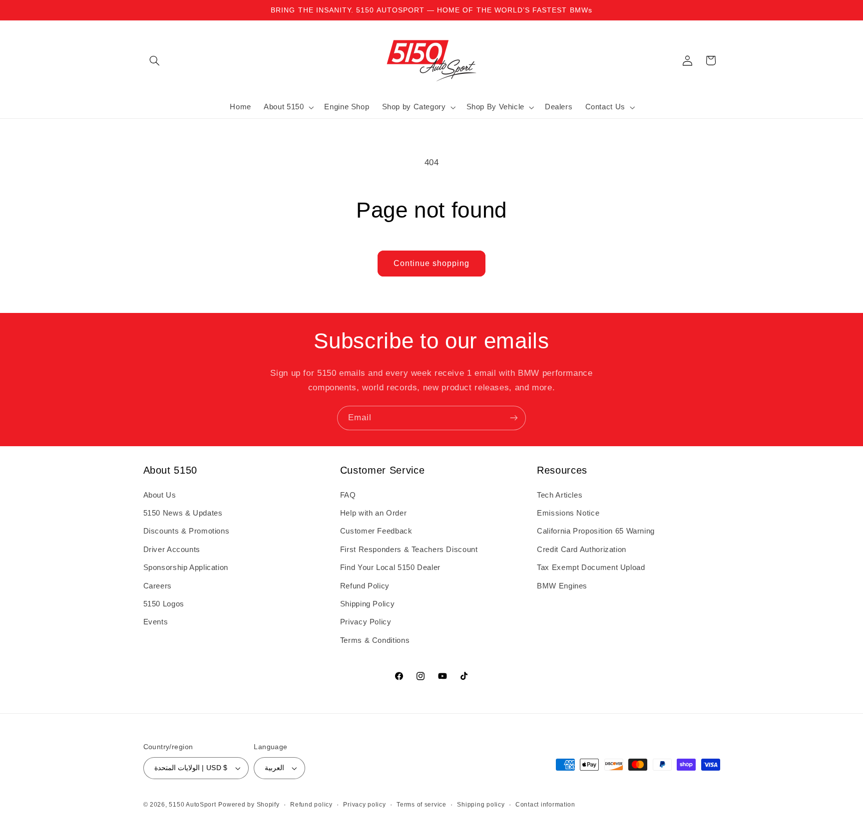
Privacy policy (364, 805)
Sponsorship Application (186, 567)
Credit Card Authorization (581, 550)
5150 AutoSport (192, 805)
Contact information (545, 805)
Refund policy (311, 805)
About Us (159, 495)
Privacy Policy (366, 622)
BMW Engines (562, 586)
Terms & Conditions (375, 640)
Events (155, 622)
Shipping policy (480, 805)
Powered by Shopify (248, 805)
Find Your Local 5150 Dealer (390, 567)
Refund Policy (365, 586)
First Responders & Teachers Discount (409, 550)
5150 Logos (163, 604)
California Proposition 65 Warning (596, 531)
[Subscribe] (513, 418)
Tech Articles (559, 495)
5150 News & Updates (183, 513)
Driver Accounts (171, 550)
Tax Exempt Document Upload (591, 567)
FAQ (348, 495)
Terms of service (421, 805)
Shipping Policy (367, 604)
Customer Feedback (376, 531)
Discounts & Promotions (186, 531)
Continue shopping (432, 263)
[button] (154, 60)
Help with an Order (373, 513)
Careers (157, 586)
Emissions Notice (568, 513)
